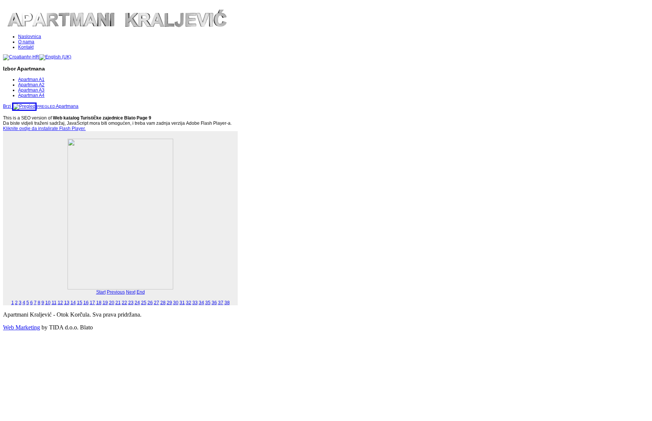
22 (124, 302)
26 (150, 302)
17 (92, 302)
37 (220, 302)
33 (195, 302)
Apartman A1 (31, 79)
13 (66, 302)
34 (201, 302)
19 (105, 302)
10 (48, 302)
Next (130, 292)
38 (227, 302)
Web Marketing (21, 327)
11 (54, 302)
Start (101, 292)
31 (182, 302)
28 (163, 302)
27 (156, 302)
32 (188, 302)
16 (86, 302)
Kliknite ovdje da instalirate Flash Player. (44, 128)
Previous (116, 292)
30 (175, 302)
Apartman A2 (31, 84)
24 (137, 302)
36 (214, 302)
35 (208, 302)
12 (60, 302)
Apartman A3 (31, 90)
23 (131, 302)
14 (73, 302)
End (141, 292)
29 (169, 302)
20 (111, 302)
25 (143, 302)
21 (118, 302)
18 (98, 302)
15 (79, 302)
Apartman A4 (31, 95)
